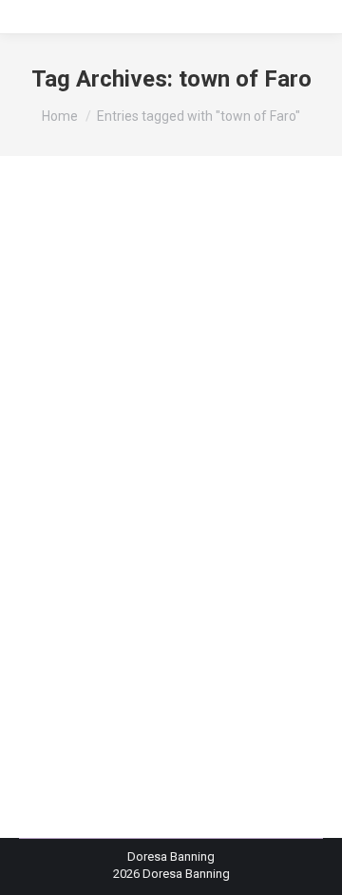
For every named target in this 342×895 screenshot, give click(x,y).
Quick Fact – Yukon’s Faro (155, 454)
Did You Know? (132, 486)
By (94, 522)
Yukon (160, 504)
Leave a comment (91, 539)
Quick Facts (105, 504)
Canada (64, 486)
